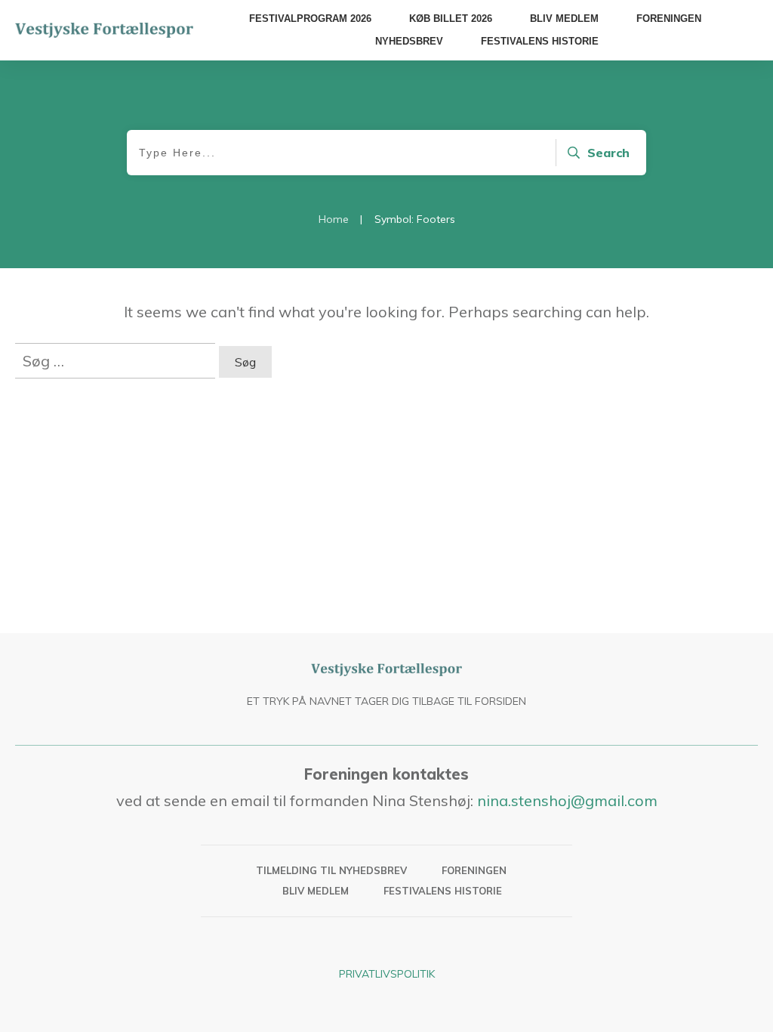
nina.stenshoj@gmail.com (567, 800)
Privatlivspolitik (387, 974)
